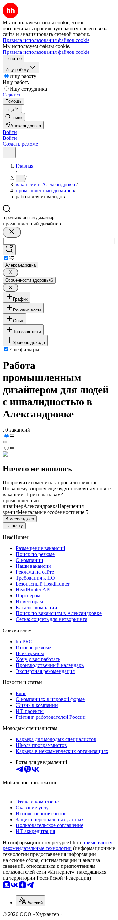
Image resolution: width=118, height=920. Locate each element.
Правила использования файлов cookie (46, 52)
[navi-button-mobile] (9, 152)
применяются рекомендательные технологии (57, 845)
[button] (10, 132)
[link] (14, 117)
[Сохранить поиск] (9, 249)
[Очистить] (12, 232)
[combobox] (33, 217)
